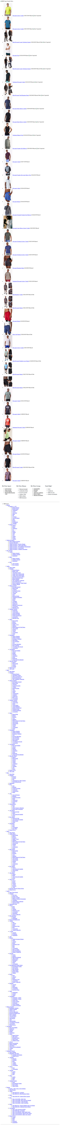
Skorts (13, 600)
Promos (8, 1087)
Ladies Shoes (12, 834)
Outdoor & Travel (10, 1051)
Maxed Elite (15, 588)
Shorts (13, 704)
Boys (10, 784)
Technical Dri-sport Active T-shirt (20, 281)
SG (13, 529)
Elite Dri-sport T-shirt (18, 467)
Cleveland (14, 513)
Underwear (14, 603)
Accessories (15, 606)
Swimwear (14, 610)
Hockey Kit (15, 896)
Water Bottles (12, 1021)
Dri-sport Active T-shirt (18, 15)
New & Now (9, 550)
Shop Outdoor (12, 1052)
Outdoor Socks (15, 1040)
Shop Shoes (12, 832)
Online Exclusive (10, 540)
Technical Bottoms (16, 710)
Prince (13, 527)
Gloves (14, 652)
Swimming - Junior (16, 997)
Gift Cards (11, 668)
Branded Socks (15, 1038)
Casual (13, 631)
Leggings (14, 589)
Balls (13, 906)
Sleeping (14, 1058)
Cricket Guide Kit (16, 930)
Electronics (14, 987)
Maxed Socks (15, 1035)
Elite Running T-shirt (18, 294)
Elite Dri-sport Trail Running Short (21, 95)
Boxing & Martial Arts (14, 919)
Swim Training (15, 1004)
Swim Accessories (16, 1005)
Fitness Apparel (15, 553)
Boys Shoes (12, 817)
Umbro (14, 536)
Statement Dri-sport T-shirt (19, 427)
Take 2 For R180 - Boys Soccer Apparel (21, 1100)
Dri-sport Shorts (16, 201)
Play (13, 779)
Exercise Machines (13, 542)
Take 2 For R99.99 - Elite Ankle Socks (21, 1112)
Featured (11, 568)
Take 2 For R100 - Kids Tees (19, 1099)
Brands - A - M (12, 506)
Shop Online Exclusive (14, 541)
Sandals (14, 629)
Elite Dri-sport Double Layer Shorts (21, 361)
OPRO (14, 526)
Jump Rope (15, 640)
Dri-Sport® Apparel (17, 681)
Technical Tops (15, 709)
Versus (13, 537)
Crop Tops (14, 592)
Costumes (14, 601)
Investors (36, 490)
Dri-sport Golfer (16, 188)
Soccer (13, 880)
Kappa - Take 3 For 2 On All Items (17, 1088)
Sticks (13, 940)
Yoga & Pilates (15, 641)
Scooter (14, 993)
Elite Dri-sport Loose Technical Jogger (22, 42)
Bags (13, 826)
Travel (10, 1066)
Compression (15, 693)
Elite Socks (14, 1036)
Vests (13, 594)
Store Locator (8, 490)
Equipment (14, 555)
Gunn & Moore (15, 518)
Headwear (14, 658)
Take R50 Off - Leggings (18, 1092)
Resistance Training (16, 639)
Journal (14, 665)
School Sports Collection (18, 808)
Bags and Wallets (16, 650)
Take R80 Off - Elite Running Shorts (20, 1093)
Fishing (14, 973)
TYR (13, 533)
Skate (10, 991)
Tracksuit (14, 684)
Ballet (13, 798)
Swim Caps (15, 1000)
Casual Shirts (15, 705)
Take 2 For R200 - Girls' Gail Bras (20, 1103)
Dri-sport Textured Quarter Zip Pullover (22, 215)
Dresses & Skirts (16, 614)
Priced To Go (12, 667)
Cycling (11, 931)
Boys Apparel (15, 564)
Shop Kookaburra (16, 950)
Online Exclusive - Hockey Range (17, 544)
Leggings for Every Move (18, 576)
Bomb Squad (15, 509)
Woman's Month (16, 584)
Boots (13, 908)
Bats (13, 922)
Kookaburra (15, 522)
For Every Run (15, 989)
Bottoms (14, 787)
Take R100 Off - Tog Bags (18, 1110)
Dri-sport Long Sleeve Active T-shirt (21, 228)
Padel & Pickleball (16, 957)
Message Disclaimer (38, 495)
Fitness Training (16, 636)
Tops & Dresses (16, 795)
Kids (10, 562)
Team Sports (15, 723)
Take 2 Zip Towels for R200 (18, 1109)
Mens (10, 557)
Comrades (14, 900)
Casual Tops (15, 611)
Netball (14, 917)
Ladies (10, 551)
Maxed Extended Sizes (17, 577)
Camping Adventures (17, 1054)
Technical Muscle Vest (18, 135)
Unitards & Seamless (17, 597)
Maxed (14, 622)
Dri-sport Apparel (16, 587)
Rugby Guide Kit (16, 982)
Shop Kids (11, 774)
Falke (13, 514)
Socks (13, 633)
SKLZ (13, 531)
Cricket (14, 884)
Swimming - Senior (16, 999)
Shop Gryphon (15, 949)
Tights (13, 692)
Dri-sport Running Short (18, 268)
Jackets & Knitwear (16, 615)
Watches (14, 654)
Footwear (14, 1121)
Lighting (14, 1064)
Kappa (13, 520)
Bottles (14, 653)
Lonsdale (14, 523)
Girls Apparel (15, 563)
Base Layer (15, 697)
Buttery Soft (15, 571)
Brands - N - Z (12, 524)
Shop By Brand (13, 661)
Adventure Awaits (16, 572)
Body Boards (15, 969)
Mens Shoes (12, 849)
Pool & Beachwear (16, 581)
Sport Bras (14, 602)
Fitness (14, 867)
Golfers (14, 598)
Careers (35, 491)
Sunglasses (14, 655)
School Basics (12, 804)
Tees (13, 785)
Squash (14, 956)
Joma (13, 519)
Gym (13, 718)
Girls (10, 793)
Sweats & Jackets (16, 590)
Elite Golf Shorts (17, 334)
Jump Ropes (12, 1018)
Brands (8, 505)
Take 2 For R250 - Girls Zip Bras (20, 1101)
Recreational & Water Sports (16, 965)
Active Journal (8, 491)
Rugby (13, 882)
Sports (7, 891)
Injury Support (15, 645)
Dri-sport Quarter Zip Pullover (20, 148)
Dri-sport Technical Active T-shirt (20, 241)
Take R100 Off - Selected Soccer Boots (21, 1106)
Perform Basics (15, 570)
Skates (13, 995)
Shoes (10, 619)
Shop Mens (12, 671)
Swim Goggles (15, 1001)
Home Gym (12, 1010)
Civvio (13, 511)
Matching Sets (15, 607)
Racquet (11, 953)
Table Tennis (15, 958)
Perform (14, 776)
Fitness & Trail (15, 811)
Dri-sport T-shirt (16, 161)
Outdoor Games (13, 1080)
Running (14, 623)
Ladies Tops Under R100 (18, 574)
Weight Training (16, 637)
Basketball (14, 918)
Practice (14, 778)
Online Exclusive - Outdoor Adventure (18, 549)
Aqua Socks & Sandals (17, 814)
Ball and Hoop (12, 915)
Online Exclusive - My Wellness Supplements (20, 546)
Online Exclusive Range (18, 939)
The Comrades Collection (18, 580)
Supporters (11, 783)
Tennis (13, 954)
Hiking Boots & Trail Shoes (18, 627)
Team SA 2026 (15, 902)
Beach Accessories (13, 1043)
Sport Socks (15, 1039)
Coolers (11, 1048)
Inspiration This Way (14, 1053)
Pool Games (15, 967)
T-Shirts (14, 593)
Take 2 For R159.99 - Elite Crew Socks (21, 1114)
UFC (13, 535)
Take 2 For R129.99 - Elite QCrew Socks (22, 1113)
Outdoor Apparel (16, 554)
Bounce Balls (15, 971)
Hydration (14, 934)
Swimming (11, 996)
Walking (14, 626)
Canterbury (14, 510)
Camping (11, 1057)
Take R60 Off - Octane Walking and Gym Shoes (23, 1105)
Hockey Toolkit (16, 897)
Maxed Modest (15, 579)
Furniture (14, 1060)
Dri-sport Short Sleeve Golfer (19, 108)
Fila (13, 515)
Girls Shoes (12, 810)
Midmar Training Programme (19, 899)
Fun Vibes (14, 828)
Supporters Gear (13, 904)
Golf (10, 936)
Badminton (14, 960)
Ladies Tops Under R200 (18, 575)
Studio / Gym (15, 624)
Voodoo (14, 539)
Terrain (14, 532)
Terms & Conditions (38, 492)
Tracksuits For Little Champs (19, 780)
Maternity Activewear (17, 605)
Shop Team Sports (13, 892)
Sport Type (11, 879)
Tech (13, 642)
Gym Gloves (12, 1017)
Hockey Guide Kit (16, 952)
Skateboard (14, 992)
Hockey (14, 883)
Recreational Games (17, 966)
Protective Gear (15, 910)
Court (13, 887)
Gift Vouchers (8, 488)
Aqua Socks (15, 628)
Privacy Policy (37, 494)
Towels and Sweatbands (17, 659)
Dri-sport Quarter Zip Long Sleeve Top (22, 175)
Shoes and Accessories (17, 809)
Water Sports (15, 970)
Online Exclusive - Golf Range (16, 548)
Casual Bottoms (16, 613)
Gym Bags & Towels (17, 741)
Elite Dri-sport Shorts (18, 308)
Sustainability (37, 488)
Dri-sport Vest (16, 55)
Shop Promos (12, 1090)
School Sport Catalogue (17, 901)
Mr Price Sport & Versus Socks (16, 888)
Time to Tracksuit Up (17, 676)
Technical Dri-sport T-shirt (19, 82)
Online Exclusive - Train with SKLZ (17, 545)
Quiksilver (14, 528)
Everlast (14, 666)
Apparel (14, 909)
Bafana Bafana (15, 507)
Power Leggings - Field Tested (19, 583)
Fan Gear (14, 895)
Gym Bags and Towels (17, 646)
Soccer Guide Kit (16, 914)
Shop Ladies (12, 567)
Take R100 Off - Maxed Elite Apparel (21, 1096)
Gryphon (14, 516)
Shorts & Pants (15, 596)
